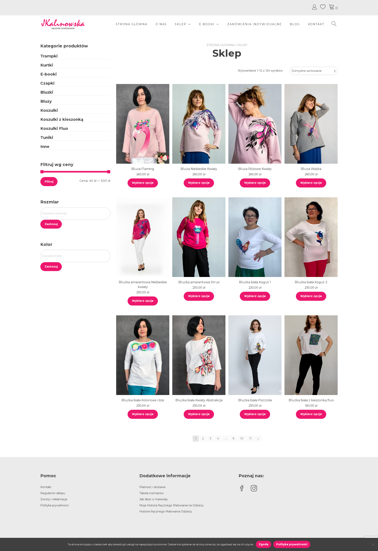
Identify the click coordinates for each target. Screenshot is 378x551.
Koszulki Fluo (54, 128)
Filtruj (49, 181)
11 (250, 438)
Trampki (49, 56)
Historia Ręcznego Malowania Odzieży (165, 511)
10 (241, 438)
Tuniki (46, 137)
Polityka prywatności (54, 505)
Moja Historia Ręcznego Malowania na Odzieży (171, 505)
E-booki (48, 74)
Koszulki (49, 110)
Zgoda (263, 544)
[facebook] (242, 488)
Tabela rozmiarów (151, 493)
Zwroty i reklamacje (53, 499)
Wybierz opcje (143, 183)
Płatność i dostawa (152, 487)
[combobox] (313, 71)
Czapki (47, 83)
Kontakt (316, 24)
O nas (161, 24)
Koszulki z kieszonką (61, 119)
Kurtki (46, 65)
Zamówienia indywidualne (254, 24)
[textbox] (75, 213)
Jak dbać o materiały (153, 499)
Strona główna (131, 24)
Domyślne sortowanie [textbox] (307, 71)
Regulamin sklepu (52, 493)
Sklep (180, 24)
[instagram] (254, 488)
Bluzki (46, 92)
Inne (44, 146)
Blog (295, 24)
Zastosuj (51, 224)
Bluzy (46, 101)
